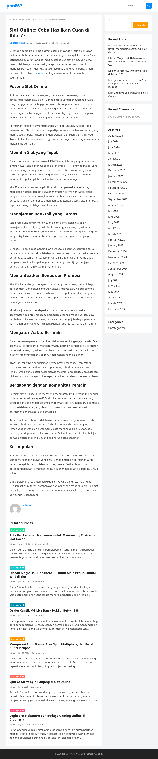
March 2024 (115, 303)
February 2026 (116, 170)
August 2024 (115, 274)
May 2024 (113, 291)
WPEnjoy (99, 753)
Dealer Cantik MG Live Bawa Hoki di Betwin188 (44, 610)
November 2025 (117, 187)
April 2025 (114, 228)
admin (30, 42)
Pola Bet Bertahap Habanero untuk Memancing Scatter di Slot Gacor (52, 537)
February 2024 (116, 309)
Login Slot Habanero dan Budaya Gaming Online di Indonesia (47, 717)
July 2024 (113, 280)
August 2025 (115, 205)
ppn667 (14, 6)
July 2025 (113, 211)
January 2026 (115, 176)
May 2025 (113, 222)
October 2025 (116, 193)
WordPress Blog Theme (81, 753)
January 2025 (115, 245)
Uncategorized (24, 19)
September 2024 (117, 268)
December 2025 (117, 182)
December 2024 (117, 251)
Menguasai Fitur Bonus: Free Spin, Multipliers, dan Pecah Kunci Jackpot (52, 646)
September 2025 (117, 199)
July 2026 (113, 141)
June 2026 (114, 147)
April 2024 (114, 297)
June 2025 (114, 216)
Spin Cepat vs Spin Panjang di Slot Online (40, 682)
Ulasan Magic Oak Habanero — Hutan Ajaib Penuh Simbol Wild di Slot (53, 575)
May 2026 (113, 153)
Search (112, 19)
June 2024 (114, 286)
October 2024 (116, 263)
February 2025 (116, 239)
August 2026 (115, 135)
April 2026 (114, 159)
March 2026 (115, 164)
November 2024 (117, 257)
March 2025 (115, 234)
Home (12, 19)
